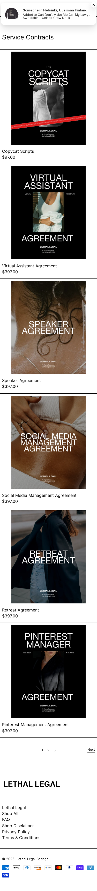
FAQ (6, 819)
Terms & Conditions (21, 837)
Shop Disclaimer (18, 825)
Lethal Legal (14, 807)
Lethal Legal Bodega (32, 859)
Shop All (10, 813)
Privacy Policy (16, 831)
